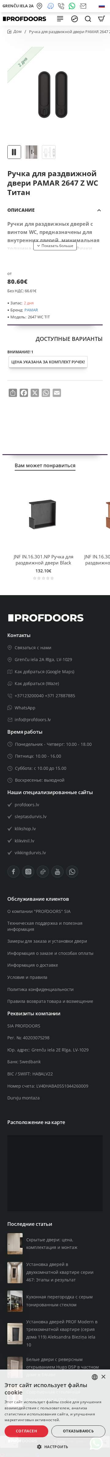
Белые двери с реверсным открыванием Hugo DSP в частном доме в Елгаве (62, 1366)
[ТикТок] (43, 872)
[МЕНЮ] (60, 19)
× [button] (103, 1377)
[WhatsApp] (73, 6)
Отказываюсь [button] (78, 1431)
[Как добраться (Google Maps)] (40, 6)
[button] (54, 246)
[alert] (55, 1413)
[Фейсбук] (13, 872)
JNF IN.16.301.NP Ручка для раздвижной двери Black (43, 560)
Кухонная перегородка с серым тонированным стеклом (59, 1300)
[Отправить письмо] (84, 6)
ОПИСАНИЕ (21, 210)
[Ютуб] (57, 872)
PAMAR (31, 310)
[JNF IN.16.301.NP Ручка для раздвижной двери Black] (43, 514)
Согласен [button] (26, 1431)
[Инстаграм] (28, 872)
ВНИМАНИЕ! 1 (20, 352)
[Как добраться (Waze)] (51, 6)
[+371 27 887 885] (62, 6)
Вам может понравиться (45, 465)
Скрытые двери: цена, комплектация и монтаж (51, 1243)
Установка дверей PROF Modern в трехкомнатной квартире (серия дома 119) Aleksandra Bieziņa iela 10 (61, 1333)
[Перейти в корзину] (101, 19)
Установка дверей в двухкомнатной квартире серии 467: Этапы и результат (60, 1271)
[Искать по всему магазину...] (88, 19)
